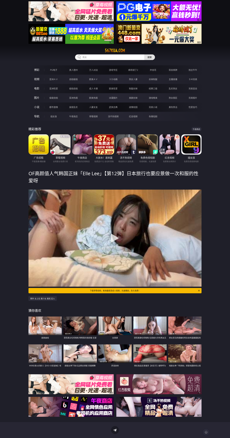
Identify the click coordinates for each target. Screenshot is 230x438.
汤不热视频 (113, 116)
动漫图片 (113, 97)
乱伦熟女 (173, 88)
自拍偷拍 (73, 79)
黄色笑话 (173, 107)
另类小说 (153, 107)
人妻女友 (93, 107)
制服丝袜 (133, 88)
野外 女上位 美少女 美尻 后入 (42, 298)
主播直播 (173, 79)
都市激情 (53, 107)
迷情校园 (133, 107)
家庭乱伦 (73, 107)
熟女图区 (173, 97)
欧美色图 (93, 97)
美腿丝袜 (133, 97)
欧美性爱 (113, 88)
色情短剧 (153, 116)
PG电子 (53, 70)
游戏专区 (113, 70)
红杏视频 (133, 116)
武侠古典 (113, 107)
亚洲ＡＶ (53, 79)
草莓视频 (93, 116)
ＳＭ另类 (193, 79)
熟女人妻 (133, 79)
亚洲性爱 (53, 88)
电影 (36, 88)
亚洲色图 (73, 97)
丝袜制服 (153, 79)
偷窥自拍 (53, 97)
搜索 (149, 57)
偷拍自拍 (73, 88)
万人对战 (93, 70)
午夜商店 (73, 116)
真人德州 (73, 70)
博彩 (36, 70)
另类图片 (193, 97)
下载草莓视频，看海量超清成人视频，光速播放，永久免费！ (115, 290)
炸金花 (153, 70)
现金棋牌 (173, 70)
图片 (36, 98)
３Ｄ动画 (113, 79)
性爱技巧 (193, 107)
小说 (36, 107)
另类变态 (193, 88)
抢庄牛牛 (193, 70)
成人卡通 (93, 88)
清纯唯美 (153, 97)
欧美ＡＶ (93, 79)
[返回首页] (206, 432)
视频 (36, 79)
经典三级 (153, 88)
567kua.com (115, 50)
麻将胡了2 (133, 70)
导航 (36, 116)
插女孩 (53, 116)
